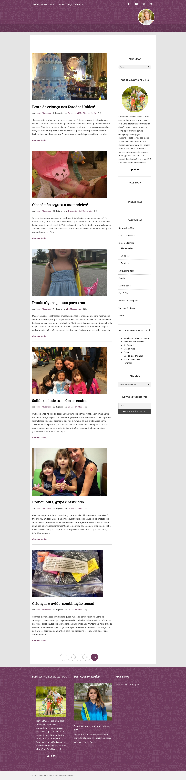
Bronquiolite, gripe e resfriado (58, 501)
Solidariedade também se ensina (60, 400)
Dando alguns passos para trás (58, 302)
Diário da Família (115, 28)
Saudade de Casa (126, 308)
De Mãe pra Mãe (87, 28)
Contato (61, 4)
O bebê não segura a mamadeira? (60, 204)
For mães (127, 363)
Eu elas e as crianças (133, 355)
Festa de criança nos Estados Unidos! (63, 106)
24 (87, 657)
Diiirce (126, 352)
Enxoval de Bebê (126, 270)
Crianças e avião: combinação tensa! (63, 603)
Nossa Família (47, 4)
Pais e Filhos (124, 293)
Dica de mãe (129, 348)
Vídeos (101, 28)
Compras (125, 255)
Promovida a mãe (131, 359)
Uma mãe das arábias (133, 341)
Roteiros (125, 263)
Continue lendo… (39, 140)
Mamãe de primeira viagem (136, 338)
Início (36, 4)
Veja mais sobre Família (85, 742)
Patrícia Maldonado (43, 113)
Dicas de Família (69, 28)
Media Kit (79, 4)
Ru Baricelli (128, 345)
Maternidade (124, 285)
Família (121, 278)
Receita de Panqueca (128, 300)
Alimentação (72, 211)
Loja (70, 4)
